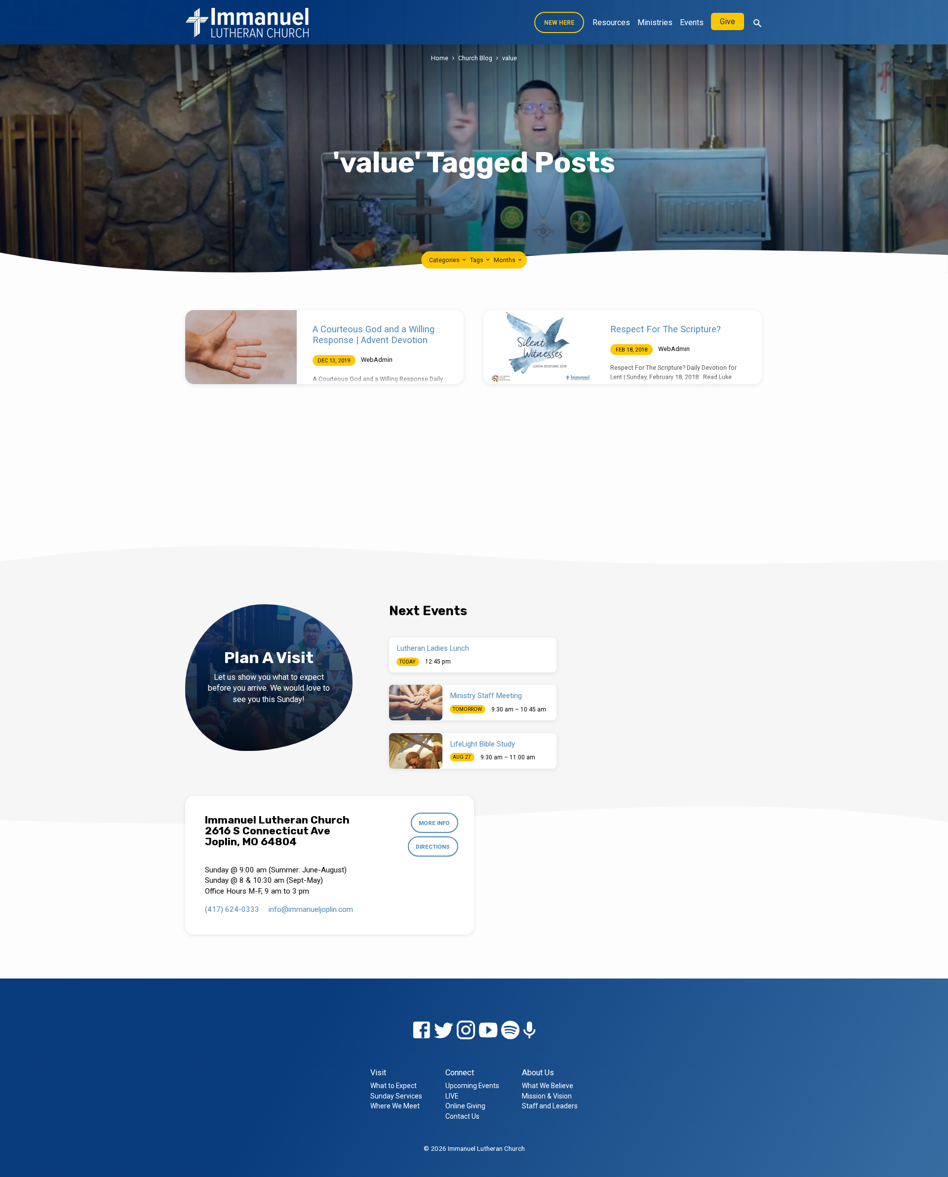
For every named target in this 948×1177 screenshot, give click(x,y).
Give (727, 21)
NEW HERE (559, 22)
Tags (477, 260)
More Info (434, 823)
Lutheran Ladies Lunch (433, 648)
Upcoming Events (472, 1086)
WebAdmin (377, 359)
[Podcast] (529, 1031)
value (509, 58)
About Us (538, 1072)
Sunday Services (396, 1096)
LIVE (451, 1096)
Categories (445, 260)
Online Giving (465, 1106)
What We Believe (547, 1086)
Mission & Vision (547, 1096)
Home (439, 58)
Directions (433, 846)
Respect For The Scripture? (665, 329)
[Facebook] (421, 1031)
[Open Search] (757, 23)
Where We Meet (395, 1106)
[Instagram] (466, 1031)
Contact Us (462, 1116)
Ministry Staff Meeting (486, 695)
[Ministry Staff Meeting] (415, 702)
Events (692, 22)
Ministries (654, 22)
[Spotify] (510, 1031)
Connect (459, 1072)
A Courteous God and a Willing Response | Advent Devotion (373, 334)
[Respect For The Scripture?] (539, 347)
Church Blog (475, 58)
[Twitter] (444, 1031)
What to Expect (393, 1086)
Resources (611, 22)
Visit (378, 1072)
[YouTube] (488, 1031)
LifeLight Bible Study (482, 744)
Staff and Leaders (550, 1106)
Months (505, 260)
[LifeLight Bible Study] (415, 751)
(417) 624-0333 (232, 909)
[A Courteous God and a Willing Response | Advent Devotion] (241, 347)
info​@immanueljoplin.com (311, 909)
